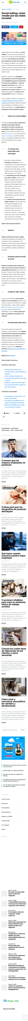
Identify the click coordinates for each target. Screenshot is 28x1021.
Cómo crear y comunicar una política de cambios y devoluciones (13, 702)
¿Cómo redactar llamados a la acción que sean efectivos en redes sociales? (15, 378)
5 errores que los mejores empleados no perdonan (13, 462)
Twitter (4, 136)
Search (22, 730)
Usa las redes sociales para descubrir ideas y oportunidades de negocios (15, 372)
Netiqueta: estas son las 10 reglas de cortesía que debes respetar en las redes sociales (15, 385)
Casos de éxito (6, 799)
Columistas (5, 803)
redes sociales (5, 430)
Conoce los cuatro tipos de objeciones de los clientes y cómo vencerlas (14, 652)
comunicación (14, 428)
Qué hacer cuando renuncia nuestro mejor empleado (14, 555)
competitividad (6, 428)
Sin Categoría (5, 825)
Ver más (4, 481)
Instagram (10, 136)
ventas (12, 430)
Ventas (4, 829)
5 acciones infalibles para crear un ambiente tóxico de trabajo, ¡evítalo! (14, 603)
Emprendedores (6, 812)
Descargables (5, 807)
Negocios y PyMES (6, 9)
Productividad (5, 820)
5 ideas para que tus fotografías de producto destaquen (14, 509)
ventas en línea (19, 430)
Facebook (10, 133)
